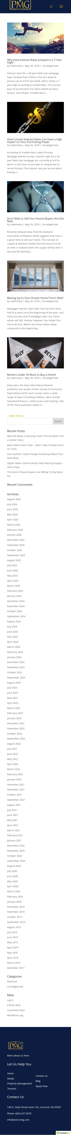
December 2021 (15, 784)
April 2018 (12, 957)
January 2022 (14, 779)
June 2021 (12, 815)
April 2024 (12, 641)
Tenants (11, 1088)
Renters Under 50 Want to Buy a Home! (31, 375)
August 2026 (14, 499)
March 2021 (13, 830)
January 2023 (14, 718)
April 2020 (12, 886)
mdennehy (16, 65)
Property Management (19, 1083)
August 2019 (14, 927)
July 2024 (12, 626)
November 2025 (16, 545)
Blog (38, 1081)
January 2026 (14, 534)
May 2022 (12, 759)
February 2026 (15, 529)
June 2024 (12, 631)
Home (10, 1073)
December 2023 (15, 662)
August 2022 (14, 743)
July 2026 (12, 504)
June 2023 (12, 692)
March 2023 (13, 708)
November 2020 (16, 850)
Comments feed (16, 1010)
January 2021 (14, 840)
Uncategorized (50, 65)
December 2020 (15, 845)
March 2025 (13, 585)
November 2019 (16, 911)
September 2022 (16, 738)
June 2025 (12, 570)
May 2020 (12, 881)
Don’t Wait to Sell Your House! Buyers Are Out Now (35, 220)
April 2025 (12, 580)
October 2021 (14, 794)
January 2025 (14, 596)
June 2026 (12, 509)
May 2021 (12, 820)
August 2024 (14, 621)
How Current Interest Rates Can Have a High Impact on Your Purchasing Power (34, 140)
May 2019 (12, 942)
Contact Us (42, 1075)
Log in (10, 1000)
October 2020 (14, 855)
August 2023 (14, 682)
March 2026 (13, 524)
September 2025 (16, 555)
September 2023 (16, 677)
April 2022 (12, 764)
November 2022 (16, 728)
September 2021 (16, 799)
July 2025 (12, 565)
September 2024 (16, 616)
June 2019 (12, 937)
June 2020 (12, 876)
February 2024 (15, 652)
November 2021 (16, 789)
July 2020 (12, 871)
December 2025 (15, 539)
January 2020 (14, 901)
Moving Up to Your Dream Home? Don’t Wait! (35, 298)
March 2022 (13, 769)
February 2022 (15, 774)
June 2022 (12, 754)
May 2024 (12, 636)
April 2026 (12, 519)
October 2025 (14, 550)
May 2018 (12, 952)
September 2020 (16, 860)
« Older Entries (15, 415)
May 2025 (12, 575)
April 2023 (12, 703)
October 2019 (14, 916)
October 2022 (14, 733)
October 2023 (14, 672)
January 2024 (14, 657)
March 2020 (13, 891)
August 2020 (14, 866)
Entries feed (13, 1005)
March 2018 (13, 962)
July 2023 (12, 687)
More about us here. (18, 1055)
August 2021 (14, 804)
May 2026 (12, 514)
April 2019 (12, 947)
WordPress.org (15, 1015)
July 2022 (12, 748)
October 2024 (14, 611)
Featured (12, 981)
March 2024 (13, 646)
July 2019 (12, 932)
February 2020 (15, 896)
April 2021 (12, 825)
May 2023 (12, 697)
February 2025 (15, 590)
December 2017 (15, 967)
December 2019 (15, 906)
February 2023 (15, 713)
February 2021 (15, 835)
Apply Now (42, 1086)
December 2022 (15, 723)
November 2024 (16, 606)
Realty (10, 1078)
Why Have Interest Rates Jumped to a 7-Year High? (34, 61)
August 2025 (14, 560)
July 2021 (12, 810)
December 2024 (15, 601)
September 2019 (16, 922)
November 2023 (16, 667)
